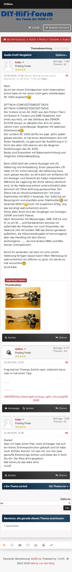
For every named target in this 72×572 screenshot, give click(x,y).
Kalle (18, 62)
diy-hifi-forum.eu (16, 39)
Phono (42, 39)
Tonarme (54, 39)
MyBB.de (36, 558)
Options (61, 54)
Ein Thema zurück (16, 486)
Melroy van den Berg (42, 563)
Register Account (59, 27)
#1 (67, 75)
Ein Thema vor (57, 486)
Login (35, 27)
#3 (66, 432)
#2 (66, 362)
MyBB (61, 558)
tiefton (19, 348)
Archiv (32, 39)
